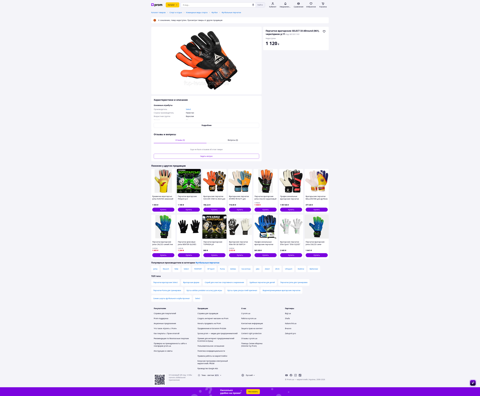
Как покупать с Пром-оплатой (166, 333)
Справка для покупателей (165, 313)
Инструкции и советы (163, 351)
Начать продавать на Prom (209, 323)
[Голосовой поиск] (253, 5)
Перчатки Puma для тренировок (167, 290)
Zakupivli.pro (290, 333)
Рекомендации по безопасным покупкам (171, 338)
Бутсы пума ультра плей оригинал (242, 290)
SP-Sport (210, 269)
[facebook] (291, 375)
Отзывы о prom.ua (249, 338)
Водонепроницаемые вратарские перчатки (281, 290)
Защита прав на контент (252, 328)
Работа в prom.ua (248, 318)
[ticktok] (300, 375)
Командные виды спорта (197, 12)
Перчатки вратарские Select (165, 282)
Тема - (208, 375)
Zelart (267, 269)
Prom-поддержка (161, 318)
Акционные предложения (165, 323)
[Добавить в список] (324, 31)
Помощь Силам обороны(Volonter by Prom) (251, 344)
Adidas (233, 269)
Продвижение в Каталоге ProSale (212, 328)
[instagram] (295, 375)
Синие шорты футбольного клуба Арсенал (171, 298)
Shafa (287, 318)
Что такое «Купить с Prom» (165, 328)
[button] (163, 210)
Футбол (215, 12)
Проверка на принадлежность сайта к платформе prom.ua (170, 344)
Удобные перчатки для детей (262, 282)
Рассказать (253, 391)
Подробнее (207, 125)
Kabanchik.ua (290, 323)
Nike (176, 269)
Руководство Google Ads (208, 368)
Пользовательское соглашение (211, 346)
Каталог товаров (158, 12)
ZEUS (277, 269)
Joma (155, 269)
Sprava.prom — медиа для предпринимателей (218, 333)
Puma (222, 269)
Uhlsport (288, 269)
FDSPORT (198, 269)
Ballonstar (314, 269)
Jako (257, 269)
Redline (301, 269)
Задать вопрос (206, 156)
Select (186, 269)
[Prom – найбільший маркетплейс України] (156, 5)
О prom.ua (245, 313)
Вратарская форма (191, 282)
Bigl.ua (288, 313)
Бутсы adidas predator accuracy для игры (204, 290)
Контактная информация (252, 323)
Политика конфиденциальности (211, 351)
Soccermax (246, 269)
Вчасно (288, 328)
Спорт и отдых (176, 12)
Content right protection (251, 333)
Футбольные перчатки (231, 12)
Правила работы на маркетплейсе (212, 356)
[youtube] (286, 375)
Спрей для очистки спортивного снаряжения (224, 282)
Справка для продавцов (208, 313)
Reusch (166, 269)
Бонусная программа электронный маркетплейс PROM (213, 362)
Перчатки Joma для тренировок (294, 282)
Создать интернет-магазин (209, 318)
